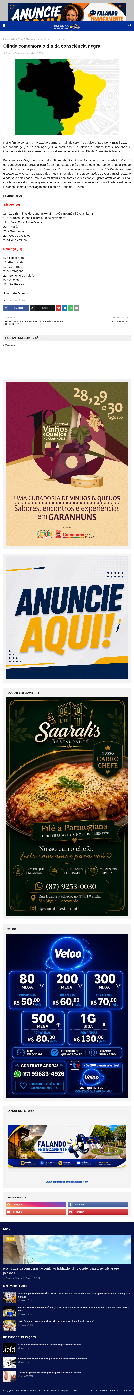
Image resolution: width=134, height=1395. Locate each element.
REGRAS (114, 1390)
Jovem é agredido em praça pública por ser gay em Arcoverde (49, 1372)
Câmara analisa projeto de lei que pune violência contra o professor (52, 1358)
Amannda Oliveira (14, 53)
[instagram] (36, 1204)
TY (84, 1390)
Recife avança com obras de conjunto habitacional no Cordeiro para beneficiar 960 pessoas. (61, 1271)
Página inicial (9, 39)
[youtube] (36, 1212)
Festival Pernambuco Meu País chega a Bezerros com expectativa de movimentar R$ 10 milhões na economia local (73, 1309)
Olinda (21, 39)
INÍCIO (94, 1390)
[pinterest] (98, 1212)
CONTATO (126, 1390)
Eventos (13, 300)
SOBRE (103, 1390)
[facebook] (98, 1204)
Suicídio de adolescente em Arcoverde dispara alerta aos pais (49, 1344)
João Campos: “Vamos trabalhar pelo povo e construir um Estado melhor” (56, 1321)
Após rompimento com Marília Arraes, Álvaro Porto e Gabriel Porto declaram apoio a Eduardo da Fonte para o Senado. (74, 1295)
